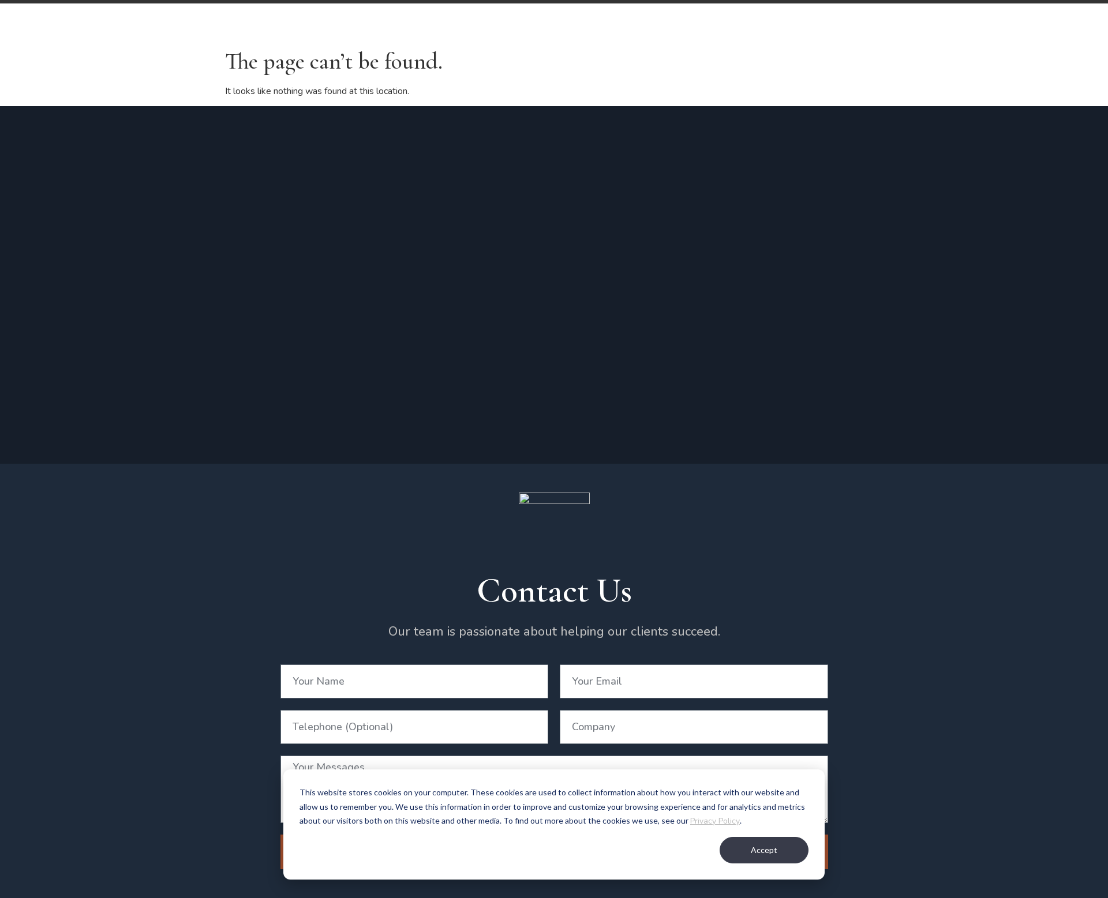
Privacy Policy (715, 821)
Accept (764, 850)
